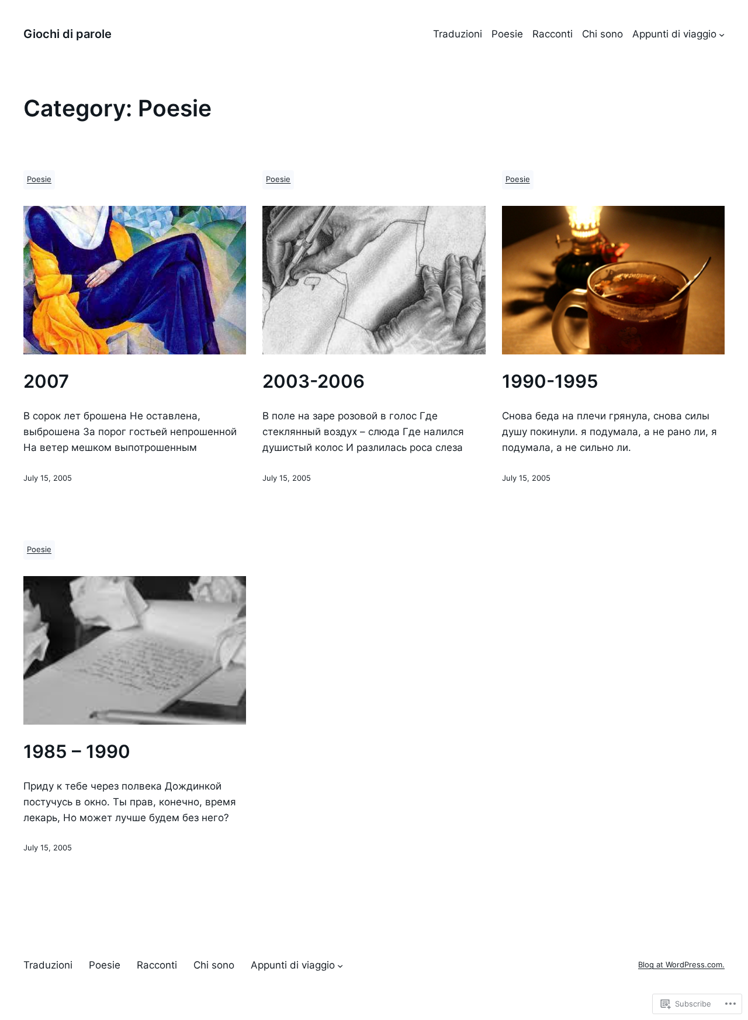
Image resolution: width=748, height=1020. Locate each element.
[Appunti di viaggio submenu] (722, 34)
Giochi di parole (67, 34)
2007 (46, 381)
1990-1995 (550, 381)
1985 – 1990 (76, 751)
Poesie (39, 179)
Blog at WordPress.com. (681, 964)
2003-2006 (313, 381)
